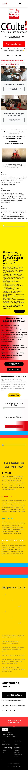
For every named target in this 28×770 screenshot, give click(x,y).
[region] (14, 268)
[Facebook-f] (12, 55)
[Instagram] (8, 55)
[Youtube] (20, 55)
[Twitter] (16, 766)
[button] (20, 3)
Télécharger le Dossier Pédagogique (14, 120)
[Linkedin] (16, 55)
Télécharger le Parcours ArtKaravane (14, 89)
